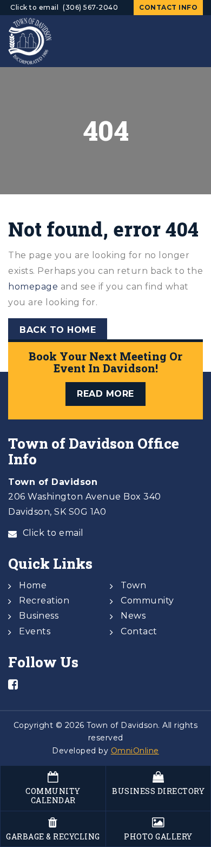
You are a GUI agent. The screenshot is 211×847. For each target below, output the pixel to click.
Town (133, 585)
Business (38, 615)
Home (33, 585)
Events (34, 631)
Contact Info (168, 7)
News (133, 615)
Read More (105, 394)
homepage (33, 286)
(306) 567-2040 (90, 7)
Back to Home (57, 330)
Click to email (34, 7)
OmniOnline (135, 751)
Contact (139, 631)
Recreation (44, 600)
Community (147, 600)
